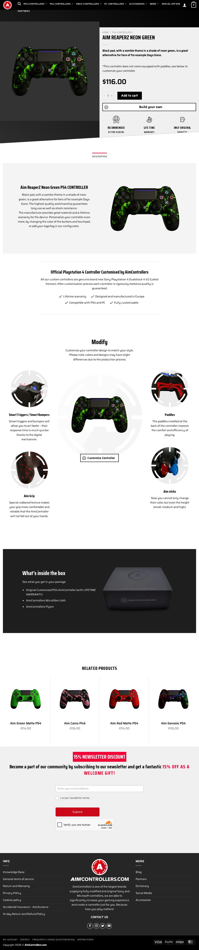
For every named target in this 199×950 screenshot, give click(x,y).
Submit (77, 812)
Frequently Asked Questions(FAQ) (53, 939)
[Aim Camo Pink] (75, 699)
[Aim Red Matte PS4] (124, 699)
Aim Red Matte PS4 (124, 723)
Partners (24, 11)
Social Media (144, 893)
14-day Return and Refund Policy (24, 914)
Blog (138, 872)
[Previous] (6, 71)
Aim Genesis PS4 (173, 723)
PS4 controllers (122, 32)
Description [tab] (99, 156)
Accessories (143, 900)
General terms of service (18, 879)
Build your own (150, 106)
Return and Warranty (16, 886)
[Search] (19, 4)
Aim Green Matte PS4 (25, 723)
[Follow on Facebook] (90, 926)
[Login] (185, 5)
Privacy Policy (12, 893)
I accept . (74, 798)
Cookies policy (12, 900)
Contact (25, 939)
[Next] (92, 71)
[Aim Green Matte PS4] (25, 699)
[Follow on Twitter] (103, 926)
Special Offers (171, 4)
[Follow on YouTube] (109, 926)
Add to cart (129, 95)
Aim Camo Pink (75, 723)
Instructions (85, 939)
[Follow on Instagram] (96, 926)
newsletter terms (79, 798)
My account (10, 939)
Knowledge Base (13, 872)
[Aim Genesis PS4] (173, 699)
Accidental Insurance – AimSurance (25, 907)
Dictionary (142, 886)
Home (105, 32)
